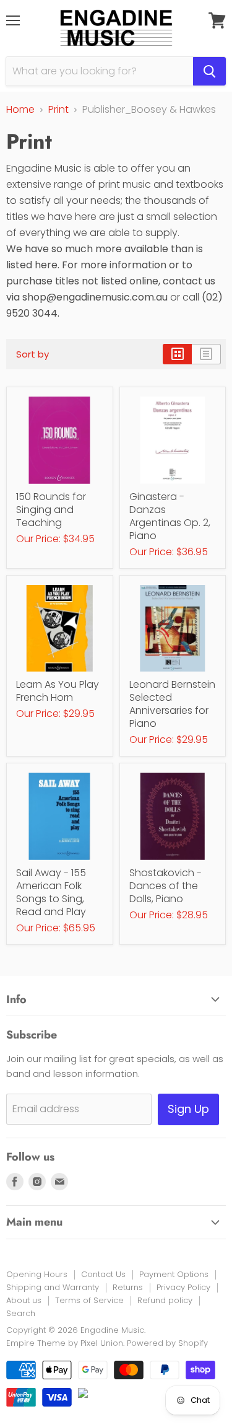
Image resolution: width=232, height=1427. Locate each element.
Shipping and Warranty (52, 1287)
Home (20, 109)
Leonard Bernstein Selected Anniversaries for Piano (172, 704)
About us (23, 1300)
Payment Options (173, 1274)
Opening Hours (36, 1274)
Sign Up (188, 1109)
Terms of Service (89, 1300)
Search (20, 1313)
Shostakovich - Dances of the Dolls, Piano (165, 886)
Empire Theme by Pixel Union (64, 1343)
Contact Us (103, 1274)
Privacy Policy (183, 1287)
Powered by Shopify (167, 1343)
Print (58, 109)
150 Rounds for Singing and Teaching (51, 510)
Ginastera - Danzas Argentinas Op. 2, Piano (169, 516)
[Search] (209, 71)
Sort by (32, 354)
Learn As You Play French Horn (57, 691)
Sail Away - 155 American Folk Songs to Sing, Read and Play (51, 892)
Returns (128, 1287)
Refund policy (164, 1300)
